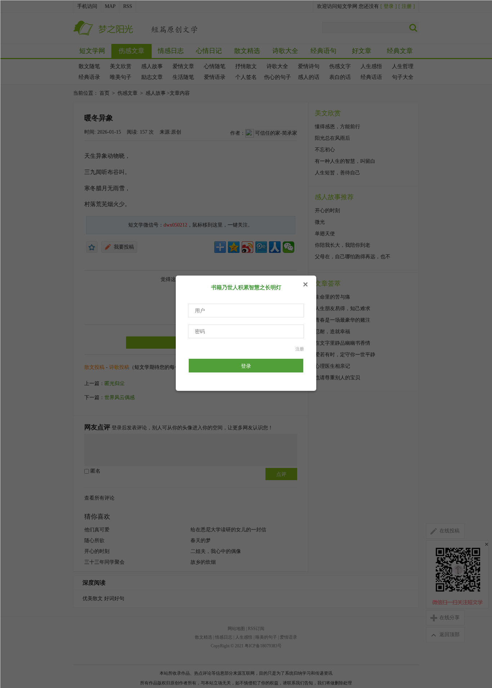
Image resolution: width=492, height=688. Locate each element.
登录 (246, 366)
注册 (299, 349)
